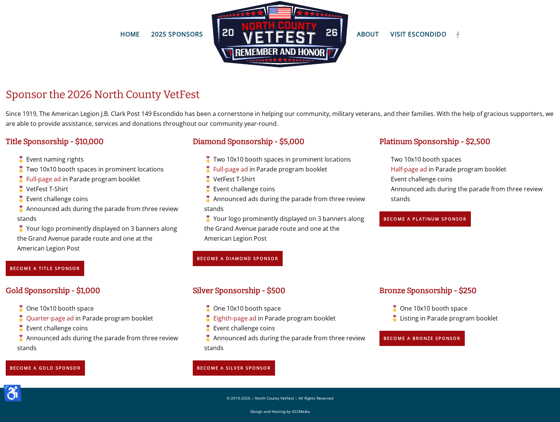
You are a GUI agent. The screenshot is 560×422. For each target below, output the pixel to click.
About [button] (368, 34)
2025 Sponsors (177, 34)
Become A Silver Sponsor (234, 368)
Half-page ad (409, 169)
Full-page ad (43, 179)
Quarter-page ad (50, 318)
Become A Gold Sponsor (45, 368)
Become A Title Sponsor (45, 268)
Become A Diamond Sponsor (237, 258)
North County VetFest (274, 398)
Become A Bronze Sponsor (422, 338)
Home (130, 34)
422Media (301, 411)
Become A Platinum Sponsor (425, 219)
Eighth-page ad (234, 318)
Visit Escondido (418, 34)
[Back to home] (280, 34)
